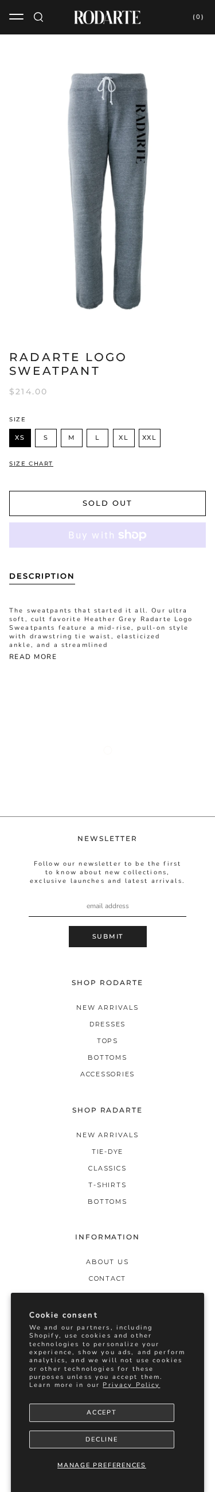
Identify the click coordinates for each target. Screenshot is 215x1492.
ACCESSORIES (107, 1074)
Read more (33, 657)
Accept (102, 1412)
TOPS (107, 1041)
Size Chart (31, 463)
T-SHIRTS (107, 1185)
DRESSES (107, 1024)
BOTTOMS (107, 1057)
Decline (101, 1439)
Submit (108, 936)
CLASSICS (107, 1168)
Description (42, 575)
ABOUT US (107, 1262)
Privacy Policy (131, 1385)
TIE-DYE (107, 1152)
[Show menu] (17, 17)
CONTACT (107, 1278)
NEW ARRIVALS (107, 1007)
